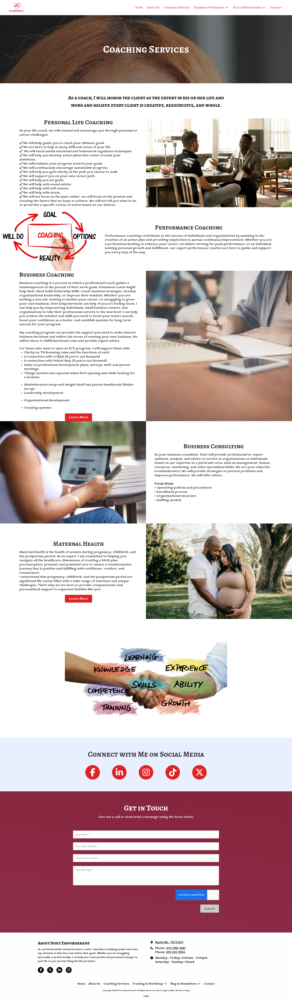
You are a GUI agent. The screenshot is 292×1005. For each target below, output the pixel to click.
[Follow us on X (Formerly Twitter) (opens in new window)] (199, 772)
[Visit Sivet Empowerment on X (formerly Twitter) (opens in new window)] (50, 970)
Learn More (78, 417)
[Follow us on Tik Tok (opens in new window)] (172, 772)
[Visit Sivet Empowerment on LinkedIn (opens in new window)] (59, 970)
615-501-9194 (175, 952)
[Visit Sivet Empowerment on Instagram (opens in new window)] (69, 970)
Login (146, 996)
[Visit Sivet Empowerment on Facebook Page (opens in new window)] (41, 970)
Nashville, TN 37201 (169, 942)
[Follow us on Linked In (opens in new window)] (119, 772)
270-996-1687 (176, 948)
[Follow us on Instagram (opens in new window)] (146, 772)
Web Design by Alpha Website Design (173, 990)
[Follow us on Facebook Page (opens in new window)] (92, 772)
